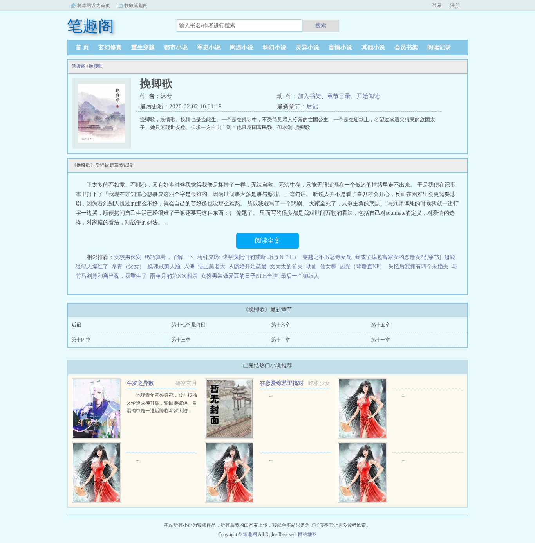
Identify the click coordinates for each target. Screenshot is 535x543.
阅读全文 (267, 240)
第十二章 (280, 339)
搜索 (320, 25)
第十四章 (81, 339)
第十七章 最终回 (189, 324)
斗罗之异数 (140, 383)
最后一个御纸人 (300, 276)
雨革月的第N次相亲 (174, 276)
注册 (455, 5)
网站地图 (307, 534)
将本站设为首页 (93, 5)
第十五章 (380, 324)
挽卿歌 (96, 66)
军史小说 (209, 47)
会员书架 (406, 47)
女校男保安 (127, 257)
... (271, 395)
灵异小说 (307, 47)
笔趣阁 (79, 66)
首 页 (82, 47)
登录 (437, 5)
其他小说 (373, 47)
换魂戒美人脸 (164, 267)
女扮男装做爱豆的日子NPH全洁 (239, 276)
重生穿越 (143, 47)
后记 (312, 106)
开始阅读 (368, 96)
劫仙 (311, 267)
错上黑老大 (211, 267)
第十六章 (280, 324)
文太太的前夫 (286, 267)
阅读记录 (439, 47)
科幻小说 (274, 47)
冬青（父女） (128, 267)
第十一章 (380, 339)
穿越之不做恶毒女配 (327, 257)
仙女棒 (328, 267)
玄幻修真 (110, 47)
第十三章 (181, 339)
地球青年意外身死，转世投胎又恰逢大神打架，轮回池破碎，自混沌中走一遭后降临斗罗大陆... (162, 403)
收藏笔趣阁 (136, 5)
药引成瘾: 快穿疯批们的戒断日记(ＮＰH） (248, 257)
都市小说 (176, 47)
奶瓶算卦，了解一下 (169, 257)
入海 (189, 267)
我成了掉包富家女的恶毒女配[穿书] (398, 257)
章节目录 (339, 96)
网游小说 (241, 47)
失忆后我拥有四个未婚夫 (418, 267)
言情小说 (340, 47)
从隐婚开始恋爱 (247, 267)
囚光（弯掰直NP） (362, 267)
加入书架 (309, 96)
